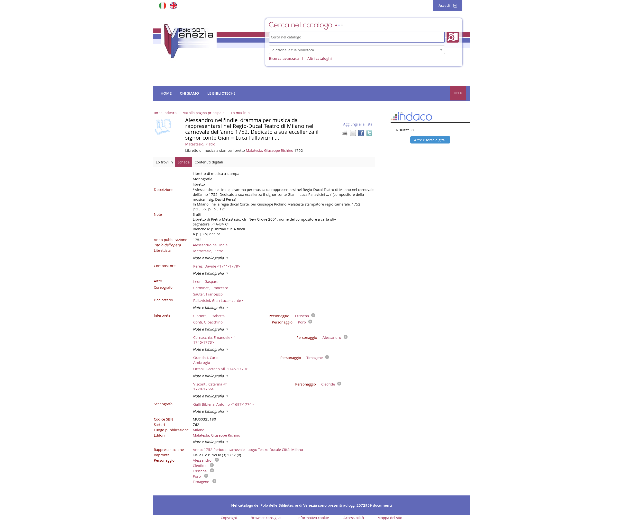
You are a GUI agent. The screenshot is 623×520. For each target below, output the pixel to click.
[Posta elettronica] (353, 133)
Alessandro (331, 337)
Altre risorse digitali (430, 139)
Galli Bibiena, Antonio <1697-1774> (223, 404)
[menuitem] (166, 93)
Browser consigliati (267, 517)
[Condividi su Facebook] (361, 133)
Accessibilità (353, 517)
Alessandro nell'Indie (210, 244)
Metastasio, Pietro (200, 144)
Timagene (314, 357)
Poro (302, 322)
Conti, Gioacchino (208, 322)
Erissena (302, 315)
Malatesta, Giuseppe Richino (270, 150)
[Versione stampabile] (345, 133)
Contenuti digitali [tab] (208, 162)
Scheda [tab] (184, 162)
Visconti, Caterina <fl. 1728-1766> (211, 386)
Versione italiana (162, 5)
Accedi (444, 5)
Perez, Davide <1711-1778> (216, 266)
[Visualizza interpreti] (312, 315)
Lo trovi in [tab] (164, 162)
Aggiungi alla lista (357, 124)
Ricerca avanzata (284, 58)
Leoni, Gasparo (206, 281)
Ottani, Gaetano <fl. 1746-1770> (220, 368)
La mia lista (240, 113)
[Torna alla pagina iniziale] (189, 41)
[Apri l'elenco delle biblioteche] (441, 49)
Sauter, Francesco (208, 294)
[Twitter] (369, 133)
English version (173, 5)
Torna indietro (164, 113)
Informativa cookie (313, 517)
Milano (198, 429)
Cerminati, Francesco (210, 287)
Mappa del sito (389, 517)
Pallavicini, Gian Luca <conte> (218, 300)
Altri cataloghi (319, 58)
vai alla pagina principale (203, 113)
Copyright (229, 517)
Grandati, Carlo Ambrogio (206, 360)
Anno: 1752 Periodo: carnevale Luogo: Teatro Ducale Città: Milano (248, 449)
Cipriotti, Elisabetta (209, 315)
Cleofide (328, 384)
